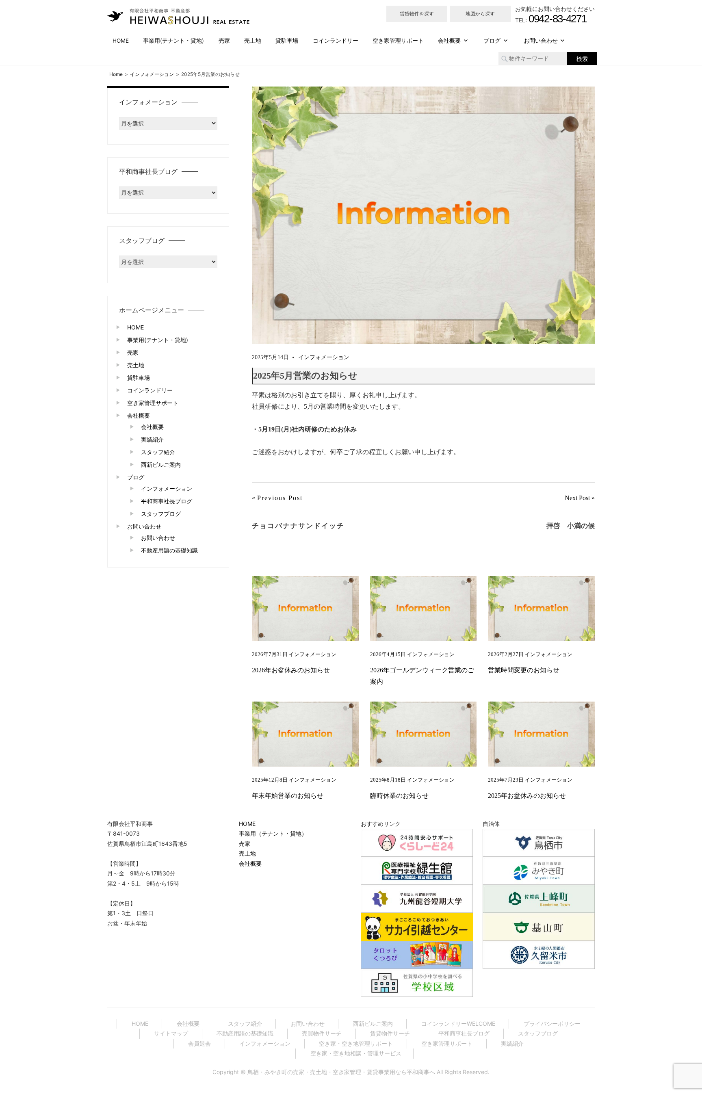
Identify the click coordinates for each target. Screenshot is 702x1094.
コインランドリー (335, 40)
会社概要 (449, 40)
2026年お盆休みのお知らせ (291, 670)
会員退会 (199, 1043)
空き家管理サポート (398, 40)
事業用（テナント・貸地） (273, 833)
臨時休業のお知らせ (399, 795)
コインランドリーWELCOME (458, 1023)
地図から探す (480, 14)
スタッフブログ (161, 513)
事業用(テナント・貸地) (173, 40)
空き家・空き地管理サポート (356, 1043)
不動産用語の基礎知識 (169, 550)
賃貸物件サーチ (390, 1033)
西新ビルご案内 (161, 464)
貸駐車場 (286, 40)
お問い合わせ (541, 40)
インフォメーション (323, 357)
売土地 (252, 40)
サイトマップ (171, 1033)
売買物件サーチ (322, 1033)
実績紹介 (152, 439)
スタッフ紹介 (158, 451)
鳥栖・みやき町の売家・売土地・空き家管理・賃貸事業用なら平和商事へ (341, 1071)
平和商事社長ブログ (166, 501)
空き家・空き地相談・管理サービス (355, 1053)
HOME (121, 40)
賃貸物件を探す (417, 14)
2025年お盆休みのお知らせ (527, 795)
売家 (224, 40)
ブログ (491, 40)
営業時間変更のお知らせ (523, 670)
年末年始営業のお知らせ (287, 795)
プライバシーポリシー (552, 1023)
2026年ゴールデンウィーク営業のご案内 (422, 676)
